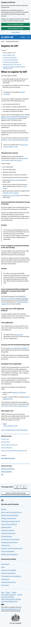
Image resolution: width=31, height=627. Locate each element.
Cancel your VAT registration (10, 59)
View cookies (15, 32)
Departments (5, 564)
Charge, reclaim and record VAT (9, 444)
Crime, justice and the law (9, 524)
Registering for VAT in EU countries (12, 64)
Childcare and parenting (8, 518)
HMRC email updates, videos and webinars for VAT (14, 450)
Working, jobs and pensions (9, 554)
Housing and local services (9, 542)
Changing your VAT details (10, 57)
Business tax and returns (12, 41)
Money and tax (5, 545)
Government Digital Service (9, 601)
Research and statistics (8, 573)
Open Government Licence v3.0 (11, 609)
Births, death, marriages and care (11, 512)
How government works (8, 582)
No (25, 487)
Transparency (5, 579)
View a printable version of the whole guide (14, 430)
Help (2, 592)
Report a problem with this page (15, 493)
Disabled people (6, 527)
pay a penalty (19, 334)
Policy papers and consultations (11, 576)
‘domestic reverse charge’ (11, 193)
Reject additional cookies (15, 28)
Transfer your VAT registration (10, 62)
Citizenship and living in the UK (10, 521)
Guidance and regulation (8, 570)
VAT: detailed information (8, 458)
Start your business (6, 471)
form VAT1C (5, 406)
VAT (2, 474)
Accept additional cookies (15, 24)
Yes (18, 487)
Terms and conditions (7, 597)
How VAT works (5, 439)
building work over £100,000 (11, 195)
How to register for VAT (9, 55)
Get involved (5, 585)
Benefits (3, 509)
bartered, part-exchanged (17, 180)
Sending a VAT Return (6, 447)
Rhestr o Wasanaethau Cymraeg (11, 599)
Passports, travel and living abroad (11, 548)
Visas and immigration (8, 551)
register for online (19, 392)
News (3, 567)
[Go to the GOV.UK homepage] (7, 37)
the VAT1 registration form (20, 406)
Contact (19, 594)
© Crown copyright (15, 623)
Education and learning (8, 533)
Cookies (14, 592)
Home (2, 41)
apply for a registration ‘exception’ (16, 348)
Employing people (6, 536)
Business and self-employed (9, 515)
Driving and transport (7, 530)
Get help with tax (5, 442)
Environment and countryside (10, 539)
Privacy (8, 592)
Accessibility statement (8, 594)
